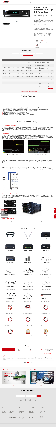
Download (30, 2)
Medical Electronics (21, 417)
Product (17, 2)
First (25, 362)
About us (41, 2)
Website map (7, 424)
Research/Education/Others (22, 416)
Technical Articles (47, 2)
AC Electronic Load (11, 412)
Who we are (41, 417)
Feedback (3, 424)
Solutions (21, 2)
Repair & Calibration (31, 417)
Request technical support (32, 413)
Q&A (40, 412)
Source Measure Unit (11, 407)
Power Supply (21, 412)
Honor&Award (41, 418)
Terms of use (11, 424)
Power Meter (10, 413)
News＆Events (4, 412)
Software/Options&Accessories (12, 417)
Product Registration (31, 412)
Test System (10, 416)
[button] (13, 385)
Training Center (31, 411)
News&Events (35, 2)
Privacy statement (15, 424)
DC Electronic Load (11, 411)
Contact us (41, 416)
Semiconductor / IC (21, 411)
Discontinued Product (31, 407)
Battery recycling (21, 413)
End (31, 362)
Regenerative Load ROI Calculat (33, 416)
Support (25, 2)
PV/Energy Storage (21, 407)
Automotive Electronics (22, 418)
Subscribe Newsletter (42, 411)
